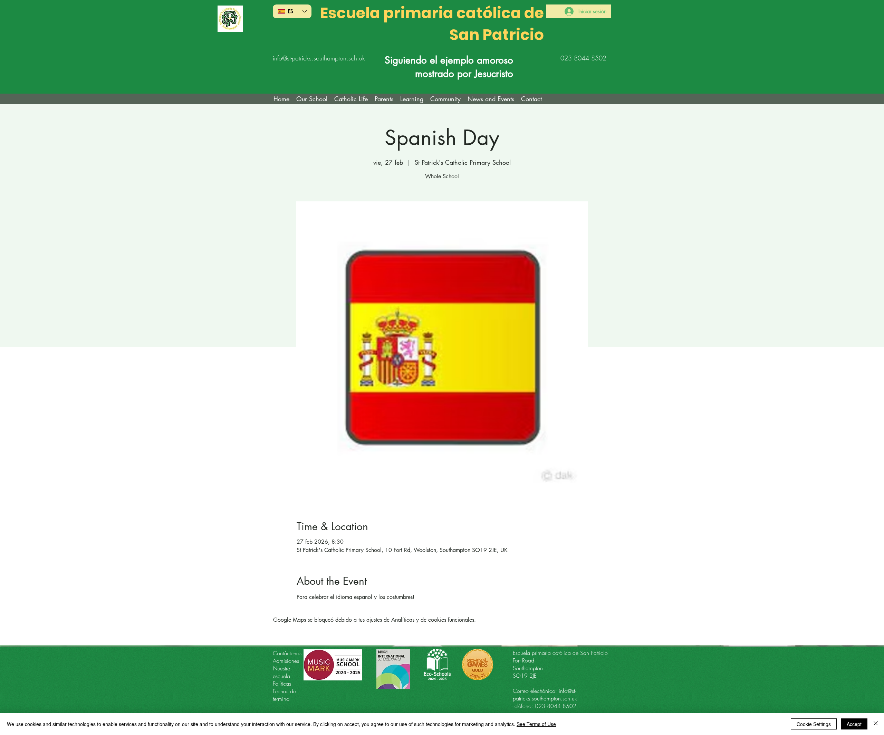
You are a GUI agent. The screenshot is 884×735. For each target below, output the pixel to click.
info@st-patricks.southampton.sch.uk (319, 58)
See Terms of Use (536, 723)
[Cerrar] (876, 723)
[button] (351, 99)
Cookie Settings (814, 723)
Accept (854, 723)
